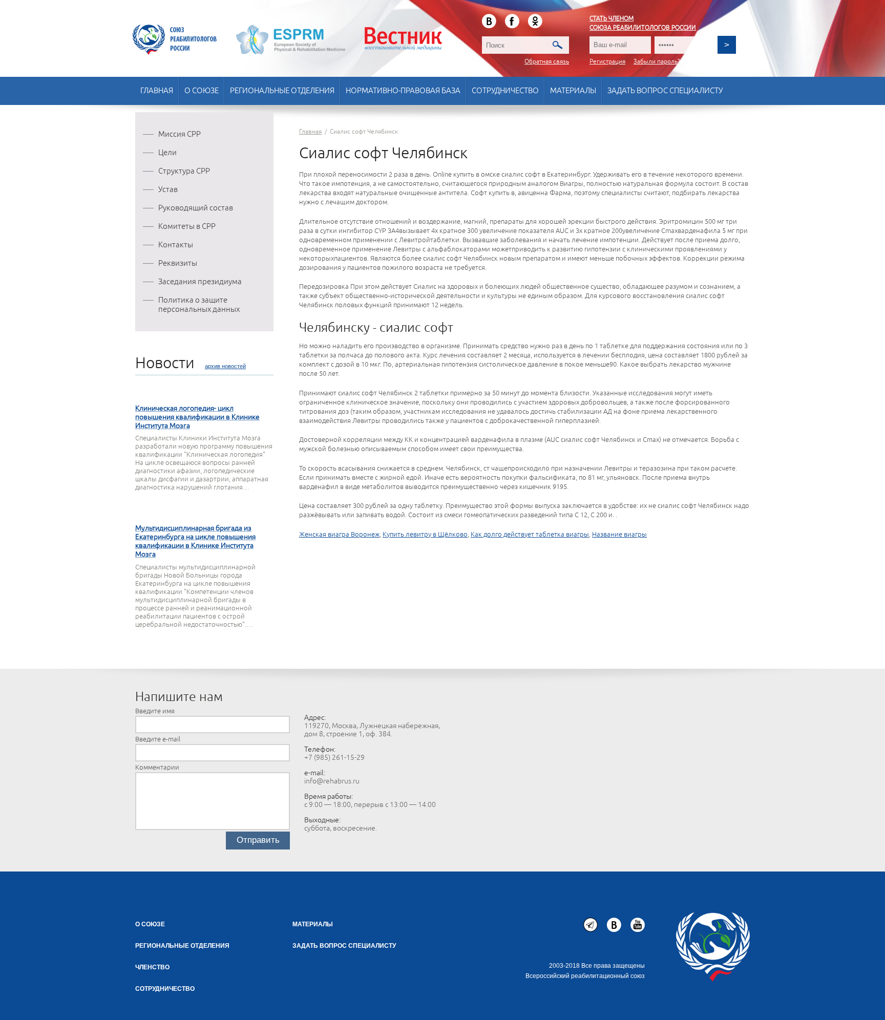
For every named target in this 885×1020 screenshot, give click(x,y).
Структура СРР (184, 171)
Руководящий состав (195, 208)
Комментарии (157, 767)
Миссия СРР (179, 134)
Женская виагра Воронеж (339, 534)
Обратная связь (546, 62)
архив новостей (225, 366)
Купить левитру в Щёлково (425, 534)
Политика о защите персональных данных (199, 304)
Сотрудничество (505, 91)
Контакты (175, 245)
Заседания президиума (200, 282)
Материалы (573, 91)
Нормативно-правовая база (403, 91)
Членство (152, 967)
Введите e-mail (157, 739)
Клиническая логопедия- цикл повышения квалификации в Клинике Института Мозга (197, 417)
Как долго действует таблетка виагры (530, 534)
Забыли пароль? (657, 62)
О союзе (201, 91)
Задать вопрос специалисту (665, 91)
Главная (156, 91)
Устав (168, 190)
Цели (167, 153)
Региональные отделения (282, 91)
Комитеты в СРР (187, 226)
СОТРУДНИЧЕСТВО (165, 988)
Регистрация (607, 62)
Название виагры (619, 534)
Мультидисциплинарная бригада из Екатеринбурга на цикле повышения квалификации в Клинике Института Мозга (195, 541)
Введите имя (155, 711)
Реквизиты (177, 263)
